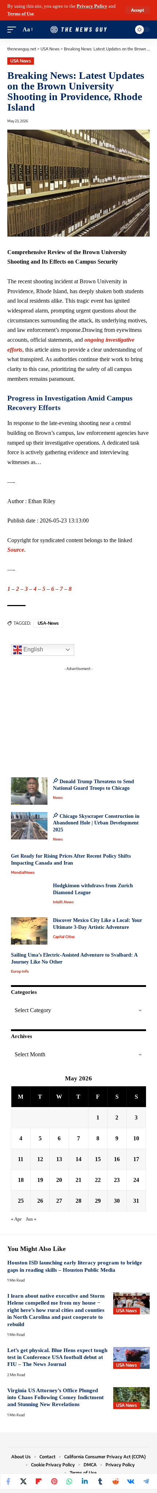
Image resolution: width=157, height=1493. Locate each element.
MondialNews (23, 872)
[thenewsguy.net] (78, 30)
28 (78, 1201)
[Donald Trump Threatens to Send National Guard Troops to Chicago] (29, 791)
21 (78, 1180)
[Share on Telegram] (146, 1481)
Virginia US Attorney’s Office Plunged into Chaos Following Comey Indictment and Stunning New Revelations (55, 1397)
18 (21, 1180)
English (32, 649)
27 (59, 1201)
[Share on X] (23, 1481)
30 (117, 1201)
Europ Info (20, 971)
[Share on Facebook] (8, 1481)
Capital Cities (64, 936)
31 (136, 1201)
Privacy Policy (92, 6)
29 (98, 1201)
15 (98, 1159)
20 (59, 1180)
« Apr (16, 1219)
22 (98, 1180)
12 (40, 1159)
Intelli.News (63, 902)
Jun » (31, 1219)
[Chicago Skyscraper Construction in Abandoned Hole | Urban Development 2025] (29, 825)
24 (136, 1180)
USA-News (48, 623)
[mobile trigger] (13, 30)
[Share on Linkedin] (84, 1481)
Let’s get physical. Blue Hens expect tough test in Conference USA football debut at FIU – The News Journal (57, 1357)
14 (78, 1159)
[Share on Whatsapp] (69, 1481)
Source (15, 550)
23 (117, 1180)
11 (20, 1159)
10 (136, 1138)
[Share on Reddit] (115, 1481)
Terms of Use (20, 13)
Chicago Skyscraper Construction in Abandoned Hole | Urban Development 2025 (96, 823)
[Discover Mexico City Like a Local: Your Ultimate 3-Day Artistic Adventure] (29, 931)
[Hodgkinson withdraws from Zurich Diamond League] (29, 896)
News (58, 797)
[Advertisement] (78, 719)
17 (136, 1159)
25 (21, 1201)
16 (117, 1159)
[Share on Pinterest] (54, 1481)
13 (59, 1159)
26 (40, 1201)
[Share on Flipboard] (38, 1481)
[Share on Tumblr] (100, 1481)
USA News (20, 61)
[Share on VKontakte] (130, 1481)
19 (40, 1180)
